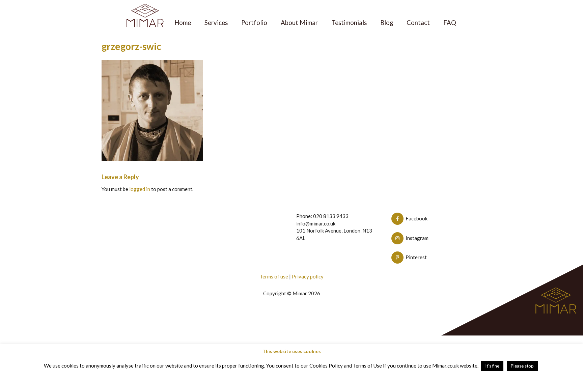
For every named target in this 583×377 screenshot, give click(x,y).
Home (182, 22)
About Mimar (299, 22)
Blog (386, 22)
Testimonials (349, 22)
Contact (418, 22)
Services (216, 22)
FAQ (449, 22)
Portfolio (254, 22)
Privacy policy (308, 276)
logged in (139, 189)
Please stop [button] (522, 366)
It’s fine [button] (492, 366)
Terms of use (274, 276)
